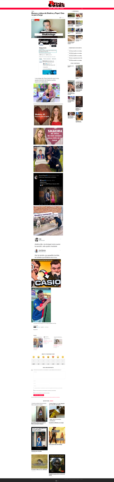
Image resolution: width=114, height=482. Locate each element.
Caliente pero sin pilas (36, 451)
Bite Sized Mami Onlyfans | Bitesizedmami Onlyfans (78, 109)
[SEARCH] (82, 8)
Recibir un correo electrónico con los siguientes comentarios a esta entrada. (44, 390)
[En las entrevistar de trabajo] (57, 435)
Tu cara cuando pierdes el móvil (70, 25)
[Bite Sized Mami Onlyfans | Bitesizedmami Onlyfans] (79, 101)
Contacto (81, 479)
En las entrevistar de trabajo (55, 444)
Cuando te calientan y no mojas (56, 422)
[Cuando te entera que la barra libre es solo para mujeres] (39, 412)
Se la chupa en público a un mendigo (75, 53)
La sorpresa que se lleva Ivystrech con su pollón (71, 101)
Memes (54, 8)
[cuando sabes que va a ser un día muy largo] (48, 338)
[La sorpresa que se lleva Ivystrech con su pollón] (71, 97)
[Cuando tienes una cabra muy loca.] (79, 30)
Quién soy (77, 479)
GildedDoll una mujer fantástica (78, 121)
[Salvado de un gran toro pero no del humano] (71, 38)
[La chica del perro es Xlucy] (79, 71)
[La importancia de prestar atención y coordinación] (79, 84)
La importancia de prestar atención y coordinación (79, 90)
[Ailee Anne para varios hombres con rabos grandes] (71, 113)
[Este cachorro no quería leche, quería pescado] (71, 86)
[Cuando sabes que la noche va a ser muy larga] (58, 340)
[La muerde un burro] (71, 15)
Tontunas (62, 8)
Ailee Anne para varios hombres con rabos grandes (71, 117)
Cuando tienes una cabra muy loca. (79, 33)
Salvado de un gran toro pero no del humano (71, 43)
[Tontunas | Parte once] (71, 30)
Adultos (50, 8)
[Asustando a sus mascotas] (79, 37)
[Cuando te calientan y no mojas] (57, 412)
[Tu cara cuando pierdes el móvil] (71, 22)
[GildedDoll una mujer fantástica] (79, 116)
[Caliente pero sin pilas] (39, 438)
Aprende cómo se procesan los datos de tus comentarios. (52, 397)
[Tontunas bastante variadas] (79, 15)
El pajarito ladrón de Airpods (79, 25)
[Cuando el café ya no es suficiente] (39, 461)
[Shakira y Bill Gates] (38, 342)
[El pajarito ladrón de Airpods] (79, 22)
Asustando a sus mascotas (78, 40)
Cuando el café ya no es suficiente (39, 469)
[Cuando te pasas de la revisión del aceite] (57, 463)
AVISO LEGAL (66, 479)
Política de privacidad (72, 479)
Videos (57, 8)
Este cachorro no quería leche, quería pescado (71, 93)
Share (32, 20)
